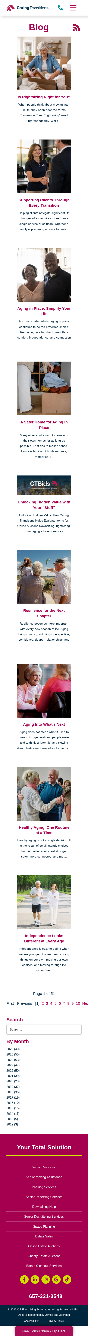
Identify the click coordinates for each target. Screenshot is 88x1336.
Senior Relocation (44, 1167)
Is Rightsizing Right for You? (44, 97)
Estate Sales (44, 1236)
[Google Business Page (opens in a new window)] (56, 1279)
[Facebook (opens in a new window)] (24, 1279)
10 (78, 1003)
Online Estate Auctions (44, 1246)
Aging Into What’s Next (44, 724)
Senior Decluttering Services (44, 1216)
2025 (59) (13, 1054)
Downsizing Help (44, 1206)
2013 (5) (12, 1119)
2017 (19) (13, 1097)
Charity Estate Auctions (44, 1256)
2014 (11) (12, 1113)
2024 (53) (13, 1060)
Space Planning (44, 1226)
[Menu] (72, 7)
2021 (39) (13, 1076)
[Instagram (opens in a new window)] (45, 1279)
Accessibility (31, 1321)
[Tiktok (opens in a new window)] (67, 1279)
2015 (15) (13, 1108)
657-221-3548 (45, 1296)
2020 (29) (13, 1081)
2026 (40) (13, 1049)
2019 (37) (13, 1087)
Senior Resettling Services (44, 1197)
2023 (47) (13, 1065)
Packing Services (44, 1187)
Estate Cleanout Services (44, 1266)
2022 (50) (13, 1070)
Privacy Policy (56, 1321)
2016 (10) (13, 1103)
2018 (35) (13, 1092)
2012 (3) (12, 1124)
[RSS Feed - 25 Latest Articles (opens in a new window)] (76, 27)
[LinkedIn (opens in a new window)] (35, 1279)
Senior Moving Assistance (44, 1177)
